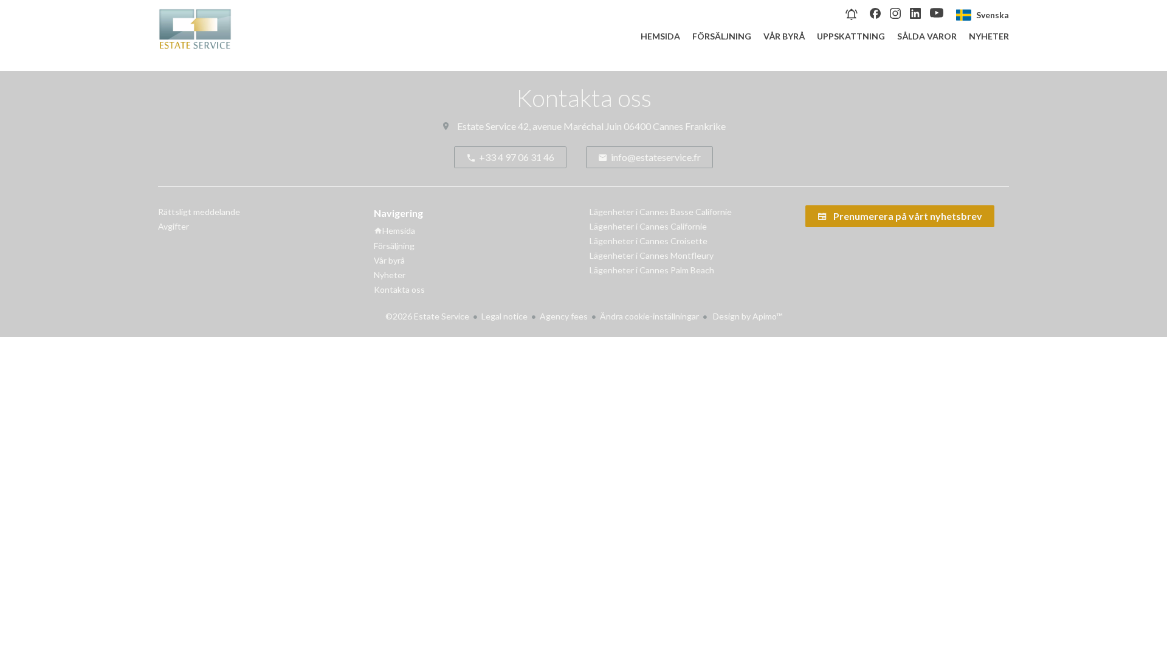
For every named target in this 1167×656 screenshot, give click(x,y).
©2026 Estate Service (427, 316)
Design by (746, 316)
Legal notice (504, 316)
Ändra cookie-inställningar (649, 316)
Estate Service (486, 126)
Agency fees (564, 316)
